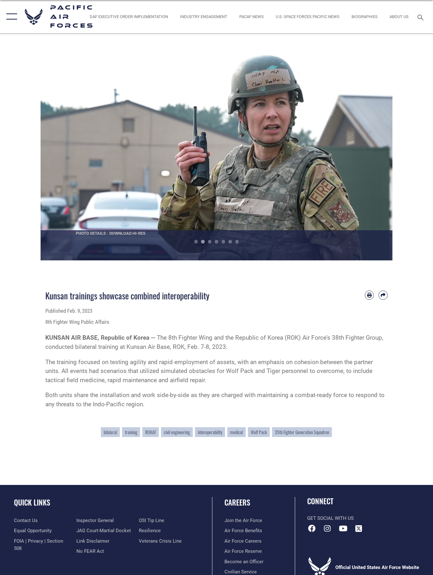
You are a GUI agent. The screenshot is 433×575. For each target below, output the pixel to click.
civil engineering (177, 432)
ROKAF (150, 432)
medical (236, 432)
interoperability (210, 432)
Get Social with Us (330, 518)
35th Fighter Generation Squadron (302, 432)
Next (374, 145)
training (131, 432)
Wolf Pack (259, 432)
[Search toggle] (421, 17)
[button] (10, 17)
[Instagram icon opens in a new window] (327, 528)
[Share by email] (383, 295)
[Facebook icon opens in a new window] (312, 528)
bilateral (110, 432)
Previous (58, 145)
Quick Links (32, 502)
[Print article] (369, 295)
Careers (237, 502)
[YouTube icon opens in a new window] (343, 528)
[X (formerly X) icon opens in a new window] (358, 528)
